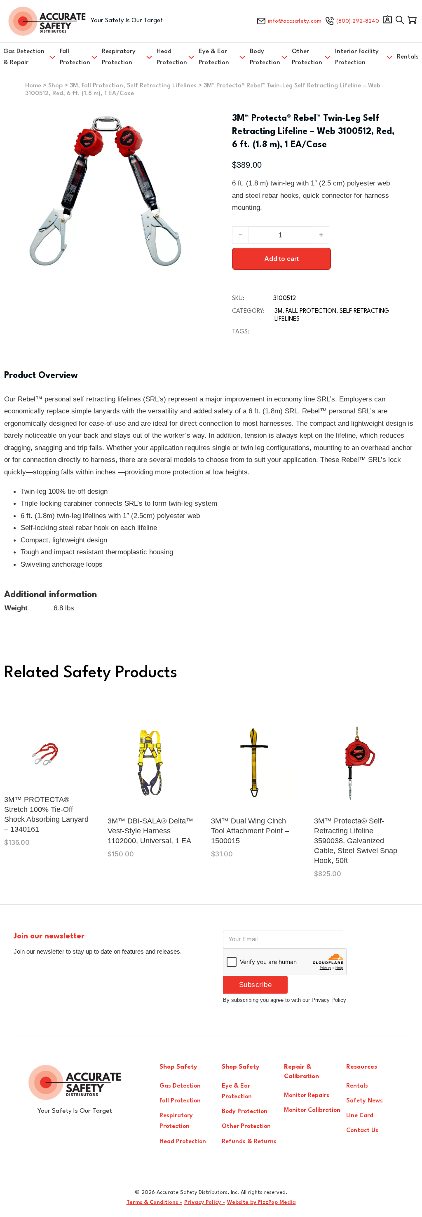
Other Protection (307, 57)
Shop (55, 86)
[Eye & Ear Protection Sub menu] (242, 57)
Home (33, 86)
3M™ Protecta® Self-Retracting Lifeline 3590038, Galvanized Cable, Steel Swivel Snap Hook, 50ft (355, 841)
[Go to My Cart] (412, 21)
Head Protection (172, 57)
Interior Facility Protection (357, 57)
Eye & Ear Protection (214, 57)
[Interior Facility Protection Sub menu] (389, 57)
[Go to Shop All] (400, 21)
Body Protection (265, 57)
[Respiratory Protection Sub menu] (149, 57)
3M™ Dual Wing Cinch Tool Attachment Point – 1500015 (250, 831)
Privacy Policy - (204, 1202)
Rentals (408, 57)
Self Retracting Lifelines (162, 86)
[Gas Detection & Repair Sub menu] (52, 57)
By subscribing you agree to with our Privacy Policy (284, 1000)
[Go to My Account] (387, 21)
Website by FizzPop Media (261, 1202)
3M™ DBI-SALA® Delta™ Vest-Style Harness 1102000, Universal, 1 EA (150, 831)
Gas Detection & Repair (24, 57)
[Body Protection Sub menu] (284, 57)
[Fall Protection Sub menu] (94, 57)
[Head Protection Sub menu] (191, 57)
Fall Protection (75, 57)
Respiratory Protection (119, 57)
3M (74, 86)
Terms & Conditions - (154, 1202)
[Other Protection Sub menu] (327, 57)
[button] (175, 123)
